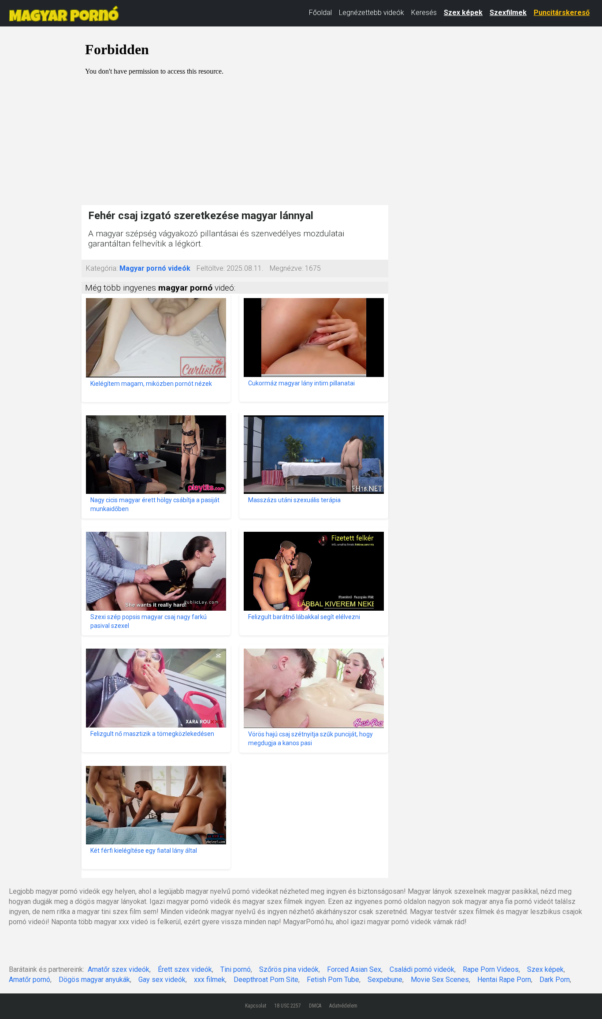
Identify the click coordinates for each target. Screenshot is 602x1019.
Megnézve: (286, 268)
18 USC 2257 (287, 1006)
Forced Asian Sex (354, 969)
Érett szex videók (185, 969)
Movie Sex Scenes (440, 979)
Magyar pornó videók (154, 268)
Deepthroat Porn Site (266, 979)
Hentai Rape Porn (504, 979)
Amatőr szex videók (118, 969)
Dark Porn (554, 979)
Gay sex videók (162, 979)
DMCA (315, 1006)
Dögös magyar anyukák (94, 979)
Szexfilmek (508, 12)
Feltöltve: (211, 268)
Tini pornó (235, 969)
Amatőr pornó (29, 979)
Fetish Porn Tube (333, 979)
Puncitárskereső (562, 12)
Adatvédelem (343, 1006)
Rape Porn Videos (491, 969)
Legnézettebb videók (371, 12)
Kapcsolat (255, 1006)
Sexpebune (385, 979)
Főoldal (320, 12)
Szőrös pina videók (289, 969)
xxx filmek (209, 979)
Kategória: (102, 268)
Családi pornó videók (422, 969)
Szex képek (463, 12)
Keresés (424, 12)
